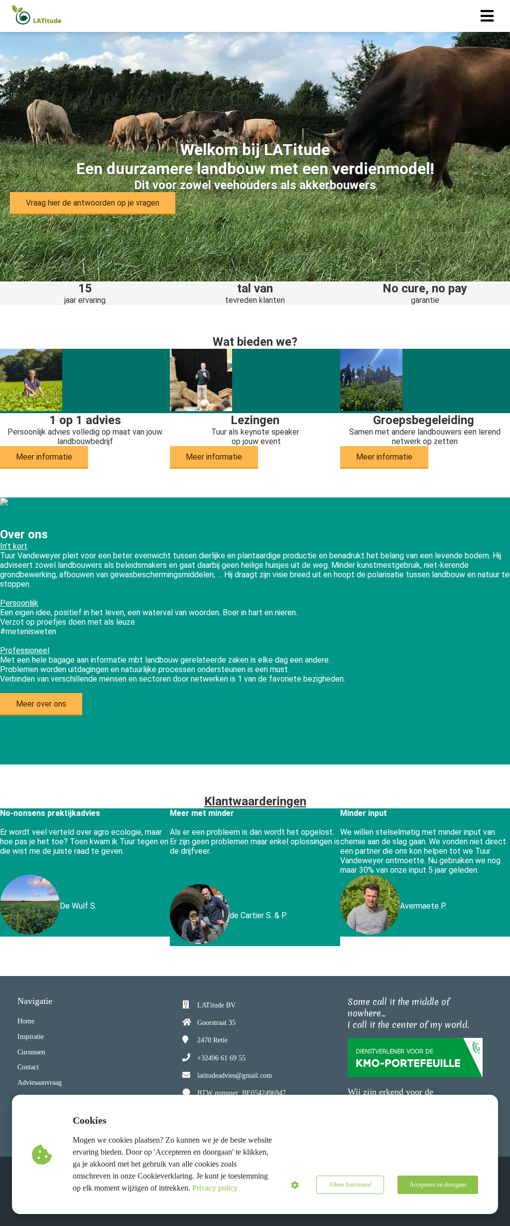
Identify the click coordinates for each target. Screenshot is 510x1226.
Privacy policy (215, 1188)
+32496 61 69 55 (221, 1058)
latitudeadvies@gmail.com (234, 1075)
